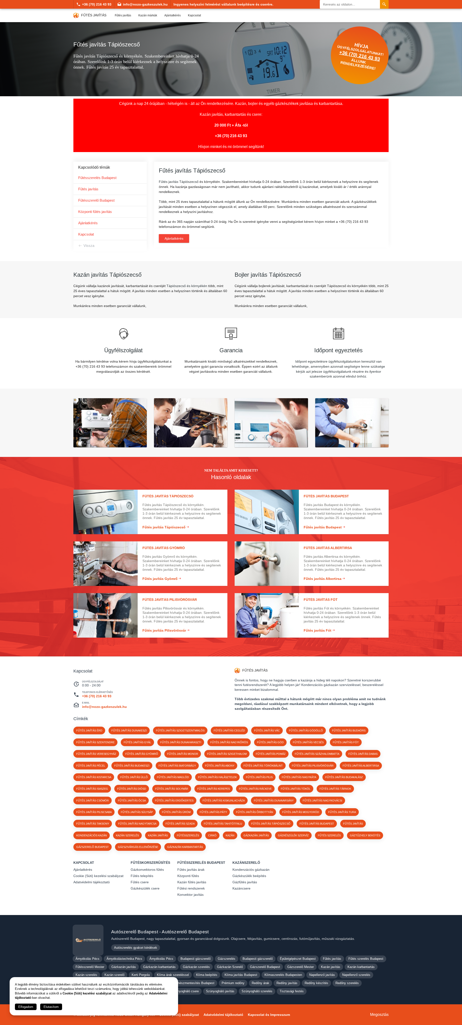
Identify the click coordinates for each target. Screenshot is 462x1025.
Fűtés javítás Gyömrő (141, 753)
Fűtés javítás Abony (219, 765)
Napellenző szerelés (356, 975)
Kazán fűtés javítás (191, 882)
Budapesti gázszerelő (195, 959)
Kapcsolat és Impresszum (269, 1015)
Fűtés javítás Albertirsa (361, 765)
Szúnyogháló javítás (220, 991)
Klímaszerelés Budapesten (283, 975)
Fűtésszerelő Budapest (96, 200)
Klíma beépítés (206, 975)
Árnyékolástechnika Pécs (124, 959)
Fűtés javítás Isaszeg (92, 788)
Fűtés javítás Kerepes (213, 788)
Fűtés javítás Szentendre (95, 742)
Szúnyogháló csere (185, 991)
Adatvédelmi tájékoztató (91, 882)
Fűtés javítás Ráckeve (255, 788)
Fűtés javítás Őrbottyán (254, 812)
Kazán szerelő (114, 975)
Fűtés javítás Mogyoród (300, 812)
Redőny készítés (316, 983)
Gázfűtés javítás (244, 882)
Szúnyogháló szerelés (257, 991)
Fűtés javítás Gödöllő (306, 730)
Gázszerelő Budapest (92, 847)
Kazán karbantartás (361, 967)
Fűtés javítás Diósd (131, 788)
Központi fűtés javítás (95, 212)
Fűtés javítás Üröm (176, 812)
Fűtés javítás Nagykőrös (229, 742)
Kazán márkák (147, 15)
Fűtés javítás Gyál (137, 742)
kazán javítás (158, 835)
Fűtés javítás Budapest (317, 823)
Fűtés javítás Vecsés (308, 742)
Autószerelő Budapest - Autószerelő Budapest (160, 931)
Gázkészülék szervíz (293, 835)
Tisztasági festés (292, 991)
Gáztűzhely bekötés (365, 835)
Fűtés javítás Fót (346, 742)
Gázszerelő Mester (300, 967)
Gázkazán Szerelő (230, 967)
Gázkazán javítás (123, 967)
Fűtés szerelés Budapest (365, 959)
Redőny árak (260, 983)
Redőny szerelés (347, 983)
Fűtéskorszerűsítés (150, 863)
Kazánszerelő (246, 863)
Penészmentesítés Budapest (194, 983)
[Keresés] (384, 4)
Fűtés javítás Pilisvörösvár (313, 765)
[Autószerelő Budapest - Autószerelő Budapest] (88, 940)
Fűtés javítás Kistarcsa (93, 777)
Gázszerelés (226, 959)
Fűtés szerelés (329, 835)
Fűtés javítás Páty (213, 812)
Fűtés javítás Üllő (134, 777)
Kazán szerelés (86, 975)
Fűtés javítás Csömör (92, 800)
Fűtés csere (140, 882)
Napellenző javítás (322, 975)
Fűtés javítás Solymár (171, 788)
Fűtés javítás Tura (342, 812)
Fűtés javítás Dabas (363, 753)
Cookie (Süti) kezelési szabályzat (98, 876)
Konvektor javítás (190, 895)
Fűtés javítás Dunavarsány (274, 800)
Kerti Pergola (141, 975)
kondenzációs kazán (91, 835)
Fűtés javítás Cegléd (229, 730)
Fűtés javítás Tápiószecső (270, 823)
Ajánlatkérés (172, 15)
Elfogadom (25, 1007)
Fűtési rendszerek (191, 888)
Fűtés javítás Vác (267, 730)
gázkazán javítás (256, 835)
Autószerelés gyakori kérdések (135, 947)
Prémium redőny (233, 983)
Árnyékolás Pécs (87, 959)
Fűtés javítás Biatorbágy (177, 765)
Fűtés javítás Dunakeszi (129, 730)
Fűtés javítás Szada (180, 823)
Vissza (88, 245)
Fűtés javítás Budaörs (349, 730)
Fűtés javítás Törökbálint (263, 765)
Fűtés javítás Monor (182, 753)
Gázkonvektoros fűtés (147, 869)
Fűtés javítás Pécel (90, 765)
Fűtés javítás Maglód (173, 777)
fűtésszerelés (188, 835)
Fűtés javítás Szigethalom (227, 753)
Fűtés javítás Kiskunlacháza (224, 800)
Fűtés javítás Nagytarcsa (137, 823)
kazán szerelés (127, 835)
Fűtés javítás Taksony (92, 823)
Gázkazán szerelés (196, 967)
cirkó (212, 835)
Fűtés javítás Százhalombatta (317, 753)
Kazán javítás (330, 967)
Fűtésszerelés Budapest (97, 178)
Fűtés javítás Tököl (295, 788)
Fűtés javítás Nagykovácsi (322, 800)
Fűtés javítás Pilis (259, 777)
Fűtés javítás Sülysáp (137, 812)
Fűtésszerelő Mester (90, 967)
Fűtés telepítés (142, 876)
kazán (230, 835)
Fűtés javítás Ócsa (132, 800)
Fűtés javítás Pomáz (271, 753)
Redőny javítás (286, 983)
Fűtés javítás (123, 15)
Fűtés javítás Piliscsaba (94, 812)
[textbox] (150, 305)
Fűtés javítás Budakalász (344, 777)
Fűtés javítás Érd (89, 730)
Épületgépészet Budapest (298, 959)
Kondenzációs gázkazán (251, 869)
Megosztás (379, 1014)
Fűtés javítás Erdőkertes (174, 800)
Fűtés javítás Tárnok (335, 788)
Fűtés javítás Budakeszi (131, 765)
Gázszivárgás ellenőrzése (138, 847)
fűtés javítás (353, 823)
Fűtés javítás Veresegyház (96, 753)
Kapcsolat (194, 15)
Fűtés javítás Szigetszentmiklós (180, 730)
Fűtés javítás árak (191, 869)
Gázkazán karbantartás (185, 847)
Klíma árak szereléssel (173, 975)
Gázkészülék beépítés (249, 876)
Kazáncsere (241, 888)
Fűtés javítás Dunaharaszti (180, 742)
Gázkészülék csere (145, 888)
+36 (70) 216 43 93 (96, 4)
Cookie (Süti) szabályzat (179, 1015)
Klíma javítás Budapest (241, 975)
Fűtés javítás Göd (270, 742)
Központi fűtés (188, 876)
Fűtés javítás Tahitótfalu (223, 823)
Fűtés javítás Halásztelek (217, 777)
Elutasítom (51, 1007)
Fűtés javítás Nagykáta (299, 777)
